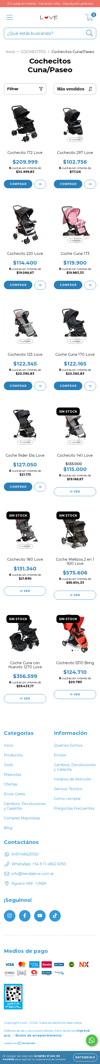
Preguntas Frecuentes (74, 808)
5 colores (25, 341)
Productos (13, 755)
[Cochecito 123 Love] (40, 386)
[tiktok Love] (55, 916)
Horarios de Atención (72, 779)
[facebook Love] (25, 916)
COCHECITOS (33, 51)
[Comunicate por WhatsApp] (91, 1040)
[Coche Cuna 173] (90, 285)
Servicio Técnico (68, 789)
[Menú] (9, 17)
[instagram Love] (9, 916)
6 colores (75, 139)
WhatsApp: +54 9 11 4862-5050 (39, 864)
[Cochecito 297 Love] (90, 184)
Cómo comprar (67, 798)
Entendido (85, 1057)
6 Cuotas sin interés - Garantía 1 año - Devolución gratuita (50, 3)
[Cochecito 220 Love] (40, 285)
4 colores (75, 341)
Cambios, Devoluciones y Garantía (25, 806)
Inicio (10, 51)
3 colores (75, 240)
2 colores (75, 442)
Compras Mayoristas (22, 818)
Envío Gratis (14, 794)
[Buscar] (90, 33)
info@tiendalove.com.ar (33, 873)
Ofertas (10, 784)
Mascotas (12, 774)
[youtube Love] (40, 916)
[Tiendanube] (20, 1044)
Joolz (8, 765)
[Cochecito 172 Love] (40, 184)
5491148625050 (25, 854)
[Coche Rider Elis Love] (40, 487)
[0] (89, 18)
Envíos (60, 755)
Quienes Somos (68, 745)
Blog (8, 828)
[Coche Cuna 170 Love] (90, 386)
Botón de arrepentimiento (38, 1035)
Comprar (18, 184)
